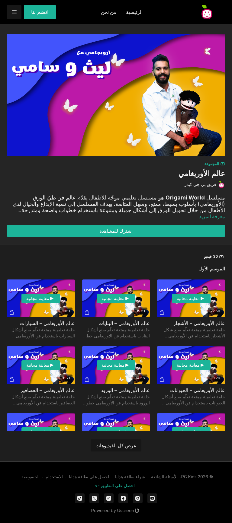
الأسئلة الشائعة (164, 476)
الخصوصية (30, 476)
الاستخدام (54, 476)
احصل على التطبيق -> (115, 485)
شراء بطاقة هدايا (130, 476)
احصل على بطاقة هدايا (89, 476)
